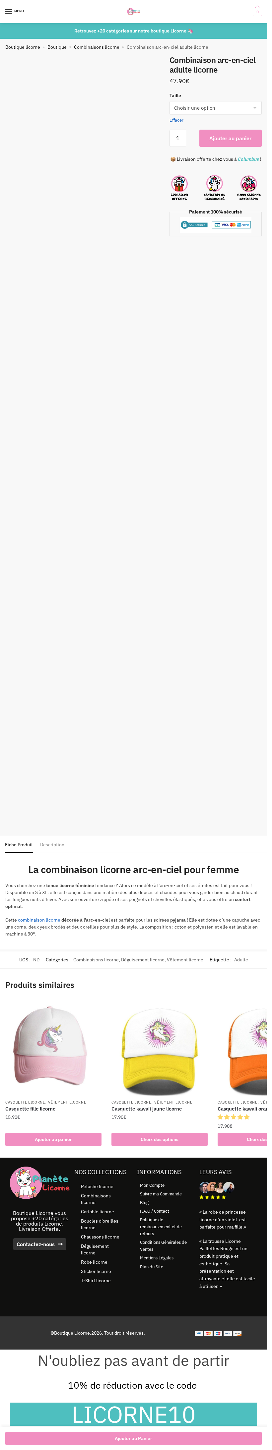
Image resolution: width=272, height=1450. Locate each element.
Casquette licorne (25, 1102)
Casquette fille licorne (30, 1109)
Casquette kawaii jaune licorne (146, 1109)
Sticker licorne (96, 1271)
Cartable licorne (97, 1212)
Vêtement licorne (185, 960)
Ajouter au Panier (133, 1438)
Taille (175, 95)
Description (52, 845)
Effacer (176, 120)
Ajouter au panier (230, 138)
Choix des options (159, 1139)
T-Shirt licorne (96, 1281)
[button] (234, 1117)
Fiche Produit (19, 845)
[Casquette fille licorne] (53, 1047)
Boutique (57, 47)
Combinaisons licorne (96, 47)
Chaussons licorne (100, 1237)
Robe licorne (94, 1262)
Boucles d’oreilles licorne (99, 1224)
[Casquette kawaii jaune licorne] (159, 1047)
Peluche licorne (97, 1186)
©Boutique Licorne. (70, 1333)
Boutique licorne (22, 47)
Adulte (241, 960)
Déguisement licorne (143, 960)
